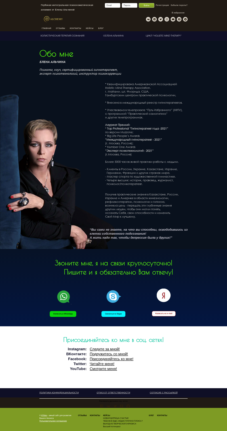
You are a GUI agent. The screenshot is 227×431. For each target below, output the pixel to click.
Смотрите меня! (103, 369)
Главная (46, 28)
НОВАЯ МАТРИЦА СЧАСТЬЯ (115, 418)
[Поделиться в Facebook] (101, 406)
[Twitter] (160, 19)
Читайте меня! (102, 364)
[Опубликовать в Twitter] (115, 406)
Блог (101, 28)
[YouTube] (173, 19)
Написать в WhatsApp (63, 314)
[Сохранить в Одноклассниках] (121, 406)
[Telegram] (185, 19)
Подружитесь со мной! (109, 354)
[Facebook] (154, 19)
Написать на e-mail (163, 313)
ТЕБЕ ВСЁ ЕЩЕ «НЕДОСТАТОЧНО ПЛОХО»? (123, 421)
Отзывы (82, 415)
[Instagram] (166, 19)
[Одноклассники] (179, 19)
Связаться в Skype (113, 314)
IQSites (44, 415)
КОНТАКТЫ (75, 28)
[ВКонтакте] (148, 19)
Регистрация (162, 5)
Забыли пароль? (179, 5)
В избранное (178, 12)
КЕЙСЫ (90, 28)
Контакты (162, 415)
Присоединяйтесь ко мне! (111, 359)
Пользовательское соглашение (53, 421)
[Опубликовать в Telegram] (128, 406)
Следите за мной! (105, 349)
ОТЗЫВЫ (60, 28)
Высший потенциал (111, 426)
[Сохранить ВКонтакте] (108, 406)
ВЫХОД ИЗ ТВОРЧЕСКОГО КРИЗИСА (119, 424)
